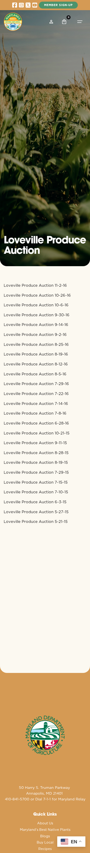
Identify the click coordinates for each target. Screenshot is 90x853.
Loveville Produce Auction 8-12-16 (36, 364)
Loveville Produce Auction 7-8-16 (35, 413)
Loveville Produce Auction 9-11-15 (35, 442)
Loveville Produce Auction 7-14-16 (36, 403)
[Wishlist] (51, 21)
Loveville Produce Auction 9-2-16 (35, 334)
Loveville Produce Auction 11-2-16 (35, 285)
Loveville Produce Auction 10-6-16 (36, 304)
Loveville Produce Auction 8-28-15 (36, 452)
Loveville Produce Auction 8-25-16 (36, 344)
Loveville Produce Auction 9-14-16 (36, 324)
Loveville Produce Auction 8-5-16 (35, 374)
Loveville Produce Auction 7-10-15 (36, 491)
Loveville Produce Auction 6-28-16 (36, 423)
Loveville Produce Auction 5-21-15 (36, 521)
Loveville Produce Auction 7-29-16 (36, 383)
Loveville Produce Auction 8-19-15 (36, 462)
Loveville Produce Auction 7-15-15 (36, 482)
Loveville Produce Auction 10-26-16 (37, 295)
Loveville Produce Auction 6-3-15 (35, 501)
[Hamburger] (79, 21)
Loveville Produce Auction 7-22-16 (36, 393)
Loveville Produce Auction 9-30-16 (36, 314)
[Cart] (64, 21)
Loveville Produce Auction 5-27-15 (36, 511)
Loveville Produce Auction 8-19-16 (36, 354)
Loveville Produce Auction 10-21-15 (36, 433)
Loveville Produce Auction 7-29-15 (36, 472)
